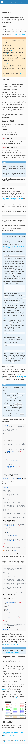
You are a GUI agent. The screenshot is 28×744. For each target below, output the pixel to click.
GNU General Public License (18, 34)
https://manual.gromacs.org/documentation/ (12, 198)
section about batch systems (12, 652)
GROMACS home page (8, 733)
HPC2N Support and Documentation (15, 2)
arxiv (14, 66)
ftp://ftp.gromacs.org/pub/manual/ (12, 199)
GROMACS (4, 16)
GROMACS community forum (10, 735)
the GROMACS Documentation (10, 644)
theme (16, 740)
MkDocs (9, 740)
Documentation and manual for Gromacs (13, 732)
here (17, 697)
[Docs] (2, 7)
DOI (11, 50)
